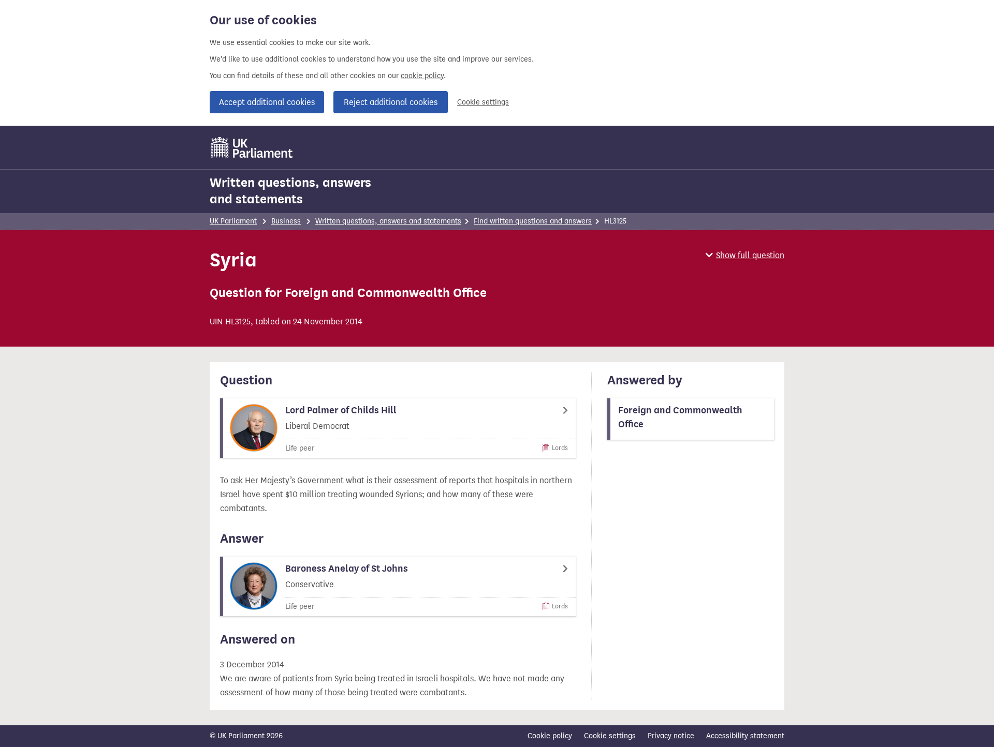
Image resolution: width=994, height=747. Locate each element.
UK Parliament (233, 221)
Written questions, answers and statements (290, 191)
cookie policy (422, 75)
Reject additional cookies (390, 102)
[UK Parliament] (252, 147)
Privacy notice (671, 735)
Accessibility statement (745, 735)
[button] (745, 255)
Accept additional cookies (267, 102)
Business (286, 221)
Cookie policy (550, 735)
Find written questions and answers (533, 221)
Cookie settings (483, 102)
